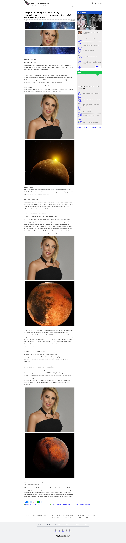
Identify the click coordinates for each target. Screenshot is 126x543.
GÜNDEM (67, 7)
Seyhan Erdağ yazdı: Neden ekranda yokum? (90, 56)
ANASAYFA (61, 7)
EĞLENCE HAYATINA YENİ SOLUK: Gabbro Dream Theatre (88, 87)
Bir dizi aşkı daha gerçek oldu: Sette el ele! (36, 516)
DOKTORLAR (93, 7)
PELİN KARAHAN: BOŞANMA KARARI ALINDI (86, 516)
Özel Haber (57, 524)
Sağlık (48, 524)
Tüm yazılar (97, 66)
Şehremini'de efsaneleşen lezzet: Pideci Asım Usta (91, 99)
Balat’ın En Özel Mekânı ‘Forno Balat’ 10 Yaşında (90, 122)
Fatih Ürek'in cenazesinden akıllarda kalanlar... (90, 38)
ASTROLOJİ (85, 7)
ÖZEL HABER (78, 7)
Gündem (40, 524)
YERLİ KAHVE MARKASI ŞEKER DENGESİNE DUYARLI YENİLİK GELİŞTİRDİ (91, 105)
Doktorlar (77, 524)
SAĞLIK (72, 7)
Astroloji (67, 524)
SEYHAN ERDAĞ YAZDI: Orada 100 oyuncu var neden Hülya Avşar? (91, 33)
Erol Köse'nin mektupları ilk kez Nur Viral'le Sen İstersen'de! (62, 516)
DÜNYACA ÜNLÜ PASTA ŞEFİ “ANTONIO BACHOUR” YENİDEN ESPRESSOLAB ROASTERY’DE (91, 116)
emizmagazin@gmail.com (64, 536)
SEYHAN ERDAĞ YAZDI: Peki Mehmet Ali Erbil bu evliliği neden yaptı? (88, 27)
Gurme (86, 524)
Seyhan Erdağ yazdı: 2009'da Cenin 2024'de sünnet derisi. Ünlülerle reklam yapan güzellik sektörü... (91, 44)
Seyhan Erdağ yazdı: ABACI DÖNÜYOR (89, 50)
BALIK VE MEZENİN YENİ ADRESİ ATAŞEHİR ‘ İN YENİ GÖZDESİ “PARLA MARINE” (91, 110)
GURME (99, 7)
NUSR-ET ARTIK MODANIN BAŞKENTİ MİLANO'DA (91, 93)
